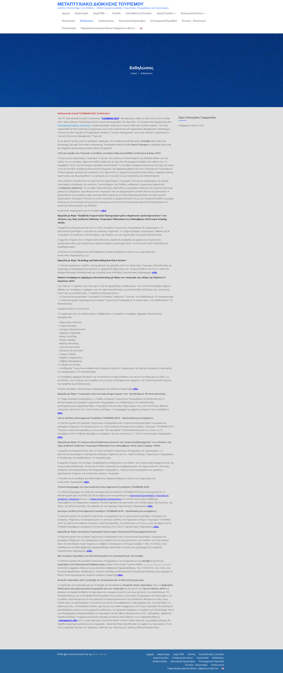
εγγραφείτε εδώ (68, 620)
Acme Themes (99, 654)
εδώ (154, 272)
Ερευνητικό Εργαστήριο (132, 20)
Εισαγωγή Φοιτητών (192, 13)
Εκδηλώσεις (86, 20)
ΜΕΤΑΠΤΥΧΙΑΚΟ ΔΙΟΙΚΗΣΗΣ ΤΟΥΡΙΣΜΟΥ (100, 3)
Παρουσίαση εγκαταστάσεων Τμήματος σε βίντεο (108, 28)
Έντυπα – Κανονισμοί (194, 20)
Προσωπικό (68, 20)
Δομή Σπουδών (165, 13)
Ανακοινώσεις (106, 20)
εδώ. (60, 437)
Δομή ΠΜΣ (99, 13)
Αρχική (66, 13)
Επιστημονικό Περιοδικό (163, 20)
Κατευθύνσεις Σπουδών (139, 13)
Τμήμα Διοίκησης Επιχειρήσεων (106, 498)
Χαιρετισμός (81, 13)
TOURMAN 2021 (110, 118)
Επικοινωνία (69, 28)
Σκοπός (116, 13)
